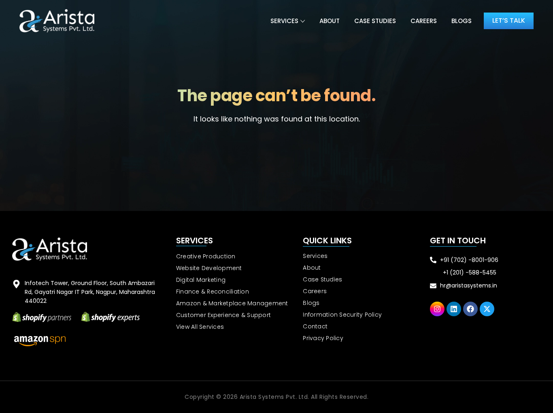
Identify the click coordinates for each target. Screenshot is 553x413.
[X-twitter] (487, 309)
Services (284, 21)
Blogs (461, 21)
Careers (423, 21)
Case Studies (375, 21)
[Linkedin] (454, 309)
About (329, 21)
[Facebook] (470, 309)
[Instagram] (437, 309)
